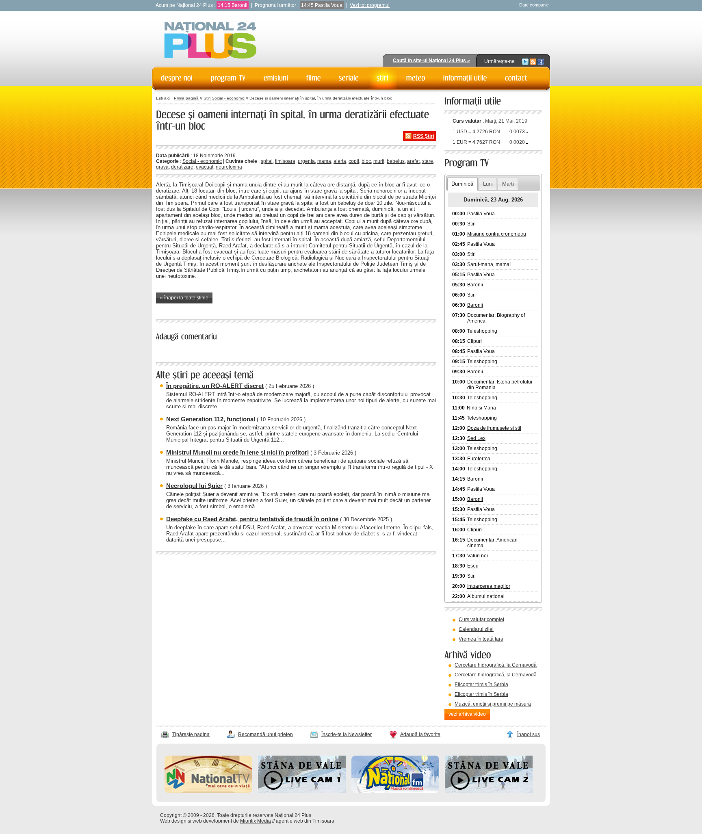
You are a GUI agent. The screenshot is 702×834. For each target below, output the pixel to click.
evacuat (204, 167)
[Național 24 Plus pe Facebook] (540, 61)
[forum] (415, 78)
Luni (488, 184)
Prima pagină (186, 98)
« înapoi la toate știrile (184, 298)
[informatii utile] (465, 78)
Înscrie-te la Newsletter (346, 734)
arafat (413, 161)
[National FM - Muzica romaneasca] (395, 791)
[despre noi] (177, 78)
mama (324, 161)
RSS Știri (423, 136)
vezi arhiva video (467, 714)
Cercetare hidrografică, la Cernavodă (496, 665)
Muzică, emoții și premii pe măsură (493, 704)
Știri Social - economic (224, 98)
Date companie (534, 4)
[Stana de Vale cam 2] (489, 791)
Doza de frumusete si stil (494, 428)
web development (212, 821)
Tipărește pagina (191, 734)
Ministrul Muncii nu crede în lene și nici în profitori (237, 452)
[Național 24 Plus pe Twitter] (525, 61)
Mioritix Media (255, 821)
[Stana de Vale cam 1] (302, 791)
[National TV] (208, 791)
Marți (508, 184)
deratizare (182, 167)
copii (354, 161)
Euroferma (478, 458)
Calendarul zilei (476, 629)
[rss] (533, 61)
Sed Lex (476, 438)
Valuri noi (477, 556)
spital (267, 161)
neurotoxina (229, 167)
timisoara (285, 161)
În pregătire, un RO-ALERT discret (215, 385)
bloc (366, 161)
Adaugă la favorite (420, 734)
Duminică (462, 184)
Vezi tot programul (370, 5)
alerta (340, 161)
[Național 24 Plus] (210, 41)
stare (427, 161)
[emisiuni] (276, 78)
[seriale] (349, 78)
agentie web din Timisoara (305, 821)
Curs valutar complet (481, 619)
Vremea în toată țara (481, 639)
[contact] (516, 78)
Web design (173, 821)
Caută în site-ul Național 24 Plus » (431, 60)
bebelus (396, 161)
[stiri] (382, 78)
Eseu (473, 566)
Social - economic (202, 161)
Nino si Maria (481, 408)
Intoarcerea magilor (488, 586)
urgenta (306, 161)
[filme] (313, 78)
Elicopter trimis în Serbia (481, 684)
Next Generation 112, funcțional (210, 419)
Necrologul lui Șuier (194, 485)
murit (378, 161)
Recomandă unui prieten (265, 734)
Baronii (475, 285)
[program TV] (228, 78)
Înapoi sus (528, 734)
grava (162, 167)
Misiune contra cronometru (496, 234)
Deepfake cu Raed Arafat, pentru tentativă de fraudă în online (252, 519)
